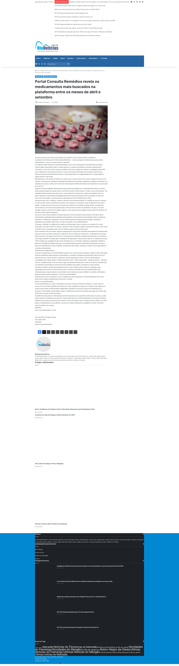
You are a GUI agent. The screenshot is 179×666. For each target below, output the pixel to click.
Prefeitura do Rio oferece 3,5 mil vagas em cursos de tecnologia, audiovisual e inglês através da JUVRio (85, 20)
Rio (83, 650)
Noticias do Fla (63, 646)
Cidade (55, 58)
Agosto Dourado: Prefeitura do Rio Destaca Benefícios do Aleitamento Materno (78, 35)
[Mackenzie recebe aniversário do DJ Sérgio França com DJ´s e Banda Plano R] (45, 603)
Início (37, 70)
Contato (104, 58)
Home (38, 58)
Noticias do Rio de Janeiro (119, 647)
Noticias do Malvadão (85, 646)
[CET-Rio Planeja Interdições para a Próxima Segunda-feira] (45, 618)
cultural (40, 647)
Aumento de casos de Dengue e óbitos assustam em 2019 (55, 415)
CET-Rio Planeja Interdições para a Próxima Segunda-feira (71, 13)
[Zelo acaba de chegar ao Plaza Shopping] (71, 441)
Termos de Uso (39, 552)
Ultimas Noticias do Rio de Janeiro (128, 652)
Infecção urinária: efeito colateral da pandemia (51, 524)
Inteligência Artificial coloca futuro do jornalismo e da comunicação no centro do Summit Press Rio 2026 (99, 2)
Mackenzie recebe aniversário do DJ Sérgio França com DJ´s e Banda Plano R (77, 9)
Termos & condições (41, 659)
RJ (99, 650)
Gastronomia (81, 58)
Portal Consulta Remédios (43, 324)
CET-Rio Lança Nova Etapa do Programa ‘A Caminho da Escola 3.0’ (74, 17)
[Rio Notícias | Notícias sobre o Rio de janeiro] (46, 46)
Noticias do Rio (103, 647)
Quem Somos (39, 549)
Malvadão (48, 646)
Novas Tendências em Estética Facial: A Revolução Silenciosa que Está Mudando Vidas (65, 409)
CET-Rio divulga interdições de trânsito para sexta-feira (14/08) (73, 24)
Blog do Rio (39, 76)
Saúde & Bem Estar (45, 70)
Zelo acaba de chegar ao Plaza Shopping (49, 463)
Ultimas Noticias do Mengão (81, 652)
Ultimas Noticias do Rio (108, 652)
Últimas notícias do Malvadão (51, 654)
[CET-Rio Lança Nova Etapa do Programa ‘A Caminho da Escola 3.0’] (45, 633)
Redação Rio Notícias (42, 354)
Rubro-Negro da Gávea (115, 649)
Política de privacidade (41, 555)
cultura (36, 647)
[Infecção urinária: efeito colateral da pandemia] (71, 495)
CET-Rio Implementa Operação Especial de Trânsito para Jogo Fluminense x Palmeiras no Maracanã (83, 32)
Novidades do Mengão (66, 649)
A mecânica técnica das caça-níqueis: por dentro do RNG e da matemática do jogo (78, 28)
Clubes (62, 58)
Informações (93, 58)
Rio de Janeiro (91, 650)
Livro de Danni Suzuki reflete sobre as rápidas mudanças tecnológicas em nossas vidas (80, 5)
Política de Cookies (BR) (42, 661)
